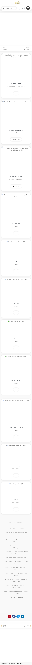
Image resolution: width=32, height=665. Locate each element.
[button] (16, 93)
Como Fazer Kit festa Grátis (16, 597)
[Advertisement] (16, 29)
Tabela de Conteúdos (16, 523)
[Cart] (22, 8)
